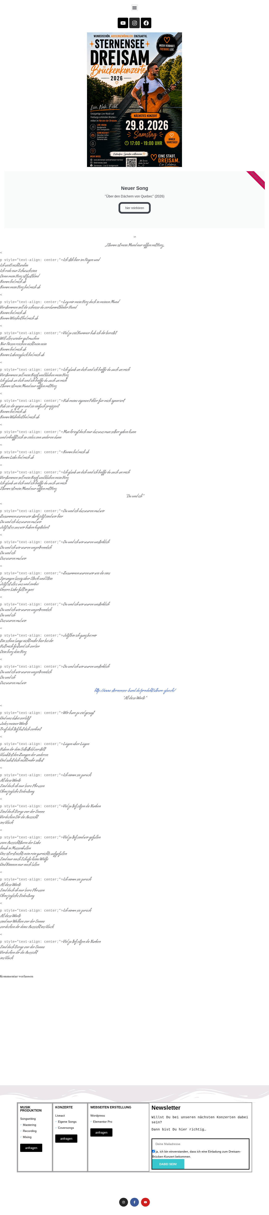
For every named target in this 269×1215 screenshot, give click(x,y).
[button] (134, 7)
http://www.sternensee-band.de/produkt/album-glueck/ (134, 691)
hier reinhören (134, 208)
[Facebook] (146, 23)
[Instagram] (134, 23)
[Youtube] (123, 23)
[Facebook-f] (134, 1202)
